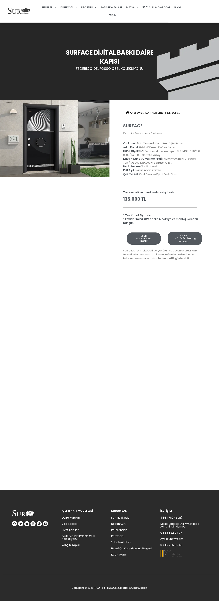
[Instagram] (33, 523)
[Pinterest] (39, 523)
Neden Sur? (118, 524)
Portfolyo (117, 536)
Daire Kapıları (71, 518)
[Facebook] (14, 523)
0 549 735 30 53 (171, 545)
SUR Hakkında (120, 518)
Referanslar (119, 530)
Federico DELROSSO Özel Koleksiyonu (78, 537)
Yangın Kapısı (71, 545)
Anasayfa (136, 113)
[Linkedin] (45, 523)
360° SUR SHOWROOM (156, 7)
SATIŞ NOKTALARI (111, 7)
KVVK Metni (118, 555)
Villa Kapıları (70, 524)
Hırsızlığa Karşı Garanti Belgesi (131, 548)
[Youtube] (26, 523)
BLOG (177, 7)
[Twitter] (20, 523)
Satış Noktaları (121, 542)
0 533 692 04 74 (171, 533)
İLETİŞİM (112, 15)
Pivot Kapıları (70, 530)
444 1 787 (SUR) (171, 518)
